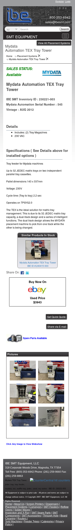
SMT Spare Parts (41, 512)
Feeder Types (31, 521)
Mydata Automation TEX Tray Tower (35, 86)
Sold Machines (13, 521)
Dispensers (52, 504)
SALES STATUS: (19, 68)
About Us (19, 504)
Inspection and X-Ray (17, 512)
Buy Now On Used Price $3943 (37, 292)
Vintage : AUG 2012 (20, 109)
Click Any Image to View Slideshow (24, 444)
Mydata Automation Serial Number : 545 (34, 104)
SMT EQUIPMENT (22, 36)
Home (8, 504)
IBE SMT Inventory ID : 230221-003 (30, 99)
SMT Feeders (51, 506)
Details (12, 126)
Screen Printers (35, 504)
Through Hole (51, 515)
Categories (47, 521)
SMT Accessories (31, 515)
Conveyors (35, 506)
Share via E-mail (57, 326)
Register (59, 1)
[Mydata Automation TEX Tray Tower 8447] (23, 370)
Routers (22, 518)
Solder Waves (22, 509)
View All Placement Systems (54, 43)
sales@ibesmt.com (57, 22)
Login (67, 1)
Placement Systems (16, 506)
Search (65, 29)
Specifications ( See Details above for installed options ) (37, 153)
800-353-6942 (60, 17)
